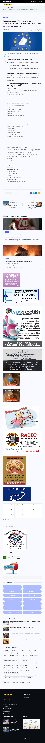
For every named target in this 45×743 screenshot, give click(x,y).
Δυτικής (18, 665)
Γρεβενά (24, 660)
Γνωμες (32, 591)
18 (22, 512)
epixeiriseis (7, 653)
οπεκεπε (6, 682)
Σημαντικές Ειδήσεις (32, 608)
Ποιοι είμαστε (26, 697)
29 (6, 516)
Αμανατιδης (7, 657)
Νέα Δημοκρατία (33, 667)
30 (11, 516)
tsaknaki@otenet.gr (8, 708)
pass (28, 653)
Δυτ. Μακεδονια (13, 599)
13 (33, 509)
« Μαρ (4, 522)
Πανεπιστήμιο (8, 670)
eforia (34, 650)
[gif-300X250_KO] (11, 280)
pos (5, 655)
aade (6, 650)
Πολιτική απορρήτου (18, 738)
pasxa (34, 653)
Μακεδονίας (23, 667)
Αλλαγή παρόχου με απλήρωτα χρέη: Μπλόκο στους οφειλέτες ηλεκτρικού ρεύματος (14, 722)
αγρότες (29, 677)
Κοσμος (32, 603)
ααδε (23, 677)
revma (18, 655)
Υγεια (32, 612)
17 (17, 512)
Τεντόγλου (16, 677)
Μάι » (7, 522)
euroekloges (8, 192)
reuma (12, 655)
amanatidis (13, 650)
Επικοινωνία (26, 699)
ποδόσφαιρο (15, 682)
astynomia (21, 650)
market (22, 653)
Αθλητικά (13, 591)
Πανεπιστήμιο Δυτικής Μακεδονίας (21, 670)
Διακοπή (33, 662)
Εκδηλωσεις (32, 599)
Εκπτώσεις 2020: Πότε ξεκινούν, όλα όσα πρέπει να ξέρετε (18, 234)
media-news (8, 237)
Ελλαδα (13, 7)
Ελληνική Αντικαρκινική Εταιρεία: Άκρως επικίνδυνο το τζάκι (18, 261)
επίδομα (15, 679)
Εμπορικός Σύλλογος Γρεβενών (11, 667)
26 (27, 514)
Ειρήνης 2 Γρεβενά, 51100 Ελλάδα (10, 704)
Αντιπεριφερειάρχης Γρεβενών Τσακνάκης (21, 657)
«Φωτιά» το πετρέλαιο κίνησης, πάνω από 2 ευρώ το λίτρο (22, 627)
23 (11, 514)
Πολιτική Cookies (27, 738)
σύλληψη (29, 682)
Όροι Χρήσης (10, 738)
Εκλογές (25, 665)
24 (17, 514)
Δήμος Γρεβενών (24, 662)
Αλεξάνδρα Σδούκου (33, 655)
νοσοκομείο (32, 679)
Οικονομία (13, 608)
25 (22, 514)
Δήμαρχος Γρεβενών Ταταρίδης (10, 662)
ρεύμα (22, 682)
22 (6, 514)
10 (17, 509)
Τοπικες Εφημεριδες (13, 612)
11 (22, 509)
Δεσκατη (32, 595)
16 (11, 512)
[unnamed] (22, 360)
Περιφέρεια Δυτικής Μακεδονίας (11, 672)
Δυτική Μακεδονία (8, 665)
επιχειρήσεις (23, 679)
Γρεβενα (12, 595)
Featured (15, 653)
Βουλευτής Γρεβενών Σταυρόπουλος (11, 660)
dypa (28, 650)
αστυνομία (7, 679)
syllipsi (25, 655)
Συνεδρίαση (7, 677)
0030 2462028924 (8, 706)
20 (33, 512)
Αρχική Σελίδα (6, 7)
